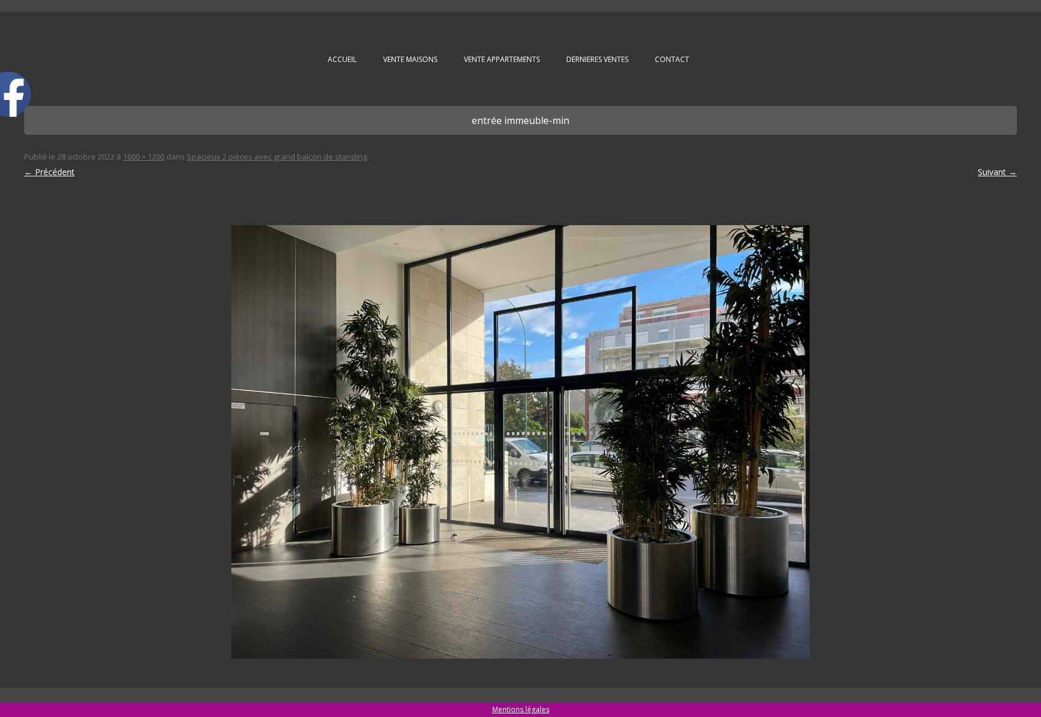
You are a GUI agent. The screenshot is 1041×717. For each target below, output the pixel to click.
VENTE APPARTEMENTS (502, 59)
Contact (672, 59)
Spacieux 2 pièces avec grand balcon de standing (277, 156)
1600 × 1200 (143, 156)
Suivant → (997, 172)
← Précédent (49, 172)
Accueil (342, 59)
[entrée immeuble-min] (520, 442)
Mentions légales (520, 709)
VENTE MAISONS (410, 59)
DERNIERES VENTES (597, 59)
